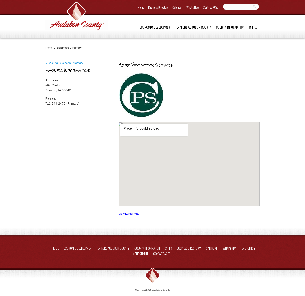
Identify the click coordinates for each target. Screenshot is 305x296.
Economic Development (156, 27)
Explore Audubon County (193, 27)
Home (141, 7)
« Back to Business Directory (64, 63)
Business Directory (158, 7)
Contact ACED (211, 7)
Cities (253, 27)
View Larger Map (129, 213)
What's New (192, 7)
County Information (230, 27)
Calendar (177, 7)
